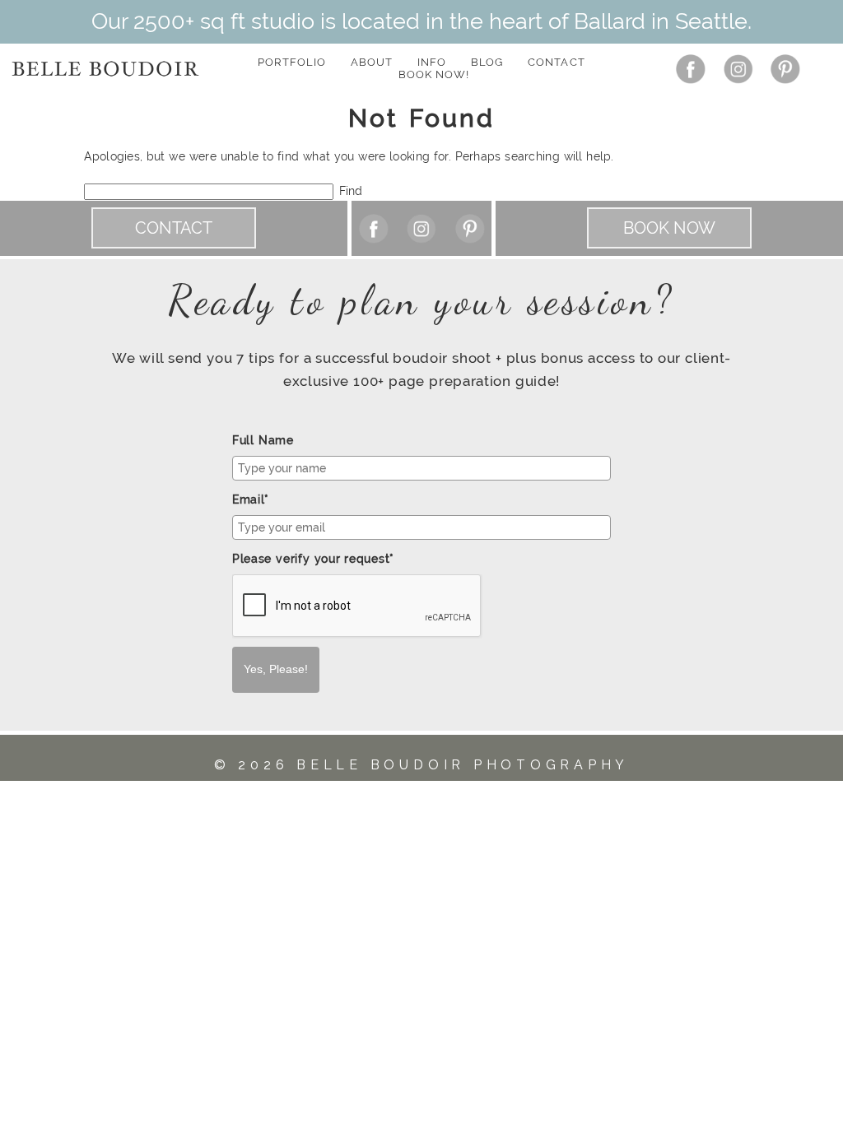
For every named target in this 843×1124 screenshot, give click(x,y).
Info (431, 62)
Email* (250, 499)
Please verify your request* (313, 558)
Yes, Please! (276, 669)
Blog (487, 62)
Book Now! (433, 74)
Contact (556, 62)
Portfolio (291, 62)
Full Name (263, 440)
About (372, 62)
